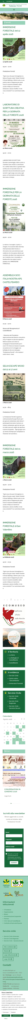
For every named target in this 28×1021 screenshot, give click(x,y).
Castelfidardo (13, 663)
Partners (6, 918)
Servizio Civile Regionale (11, 938)
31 (17, 727)
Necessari (5, 1012)
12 (18, 600)
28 (17, 740)
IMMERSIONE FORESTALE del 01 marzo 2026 (11, 449)
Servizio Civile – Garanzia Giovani (13, 941)
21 (17, 736)
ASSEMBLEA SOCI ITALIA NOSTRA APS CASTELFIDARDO (12, 278)
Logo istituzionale (10, 955)
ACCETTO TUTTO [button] (17, 1015)
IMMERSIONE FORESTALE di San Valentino (12, 526)
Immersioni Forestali (16, 683)
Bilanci (6, 914)
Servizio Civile (13, 675)
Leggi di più (7, 796)
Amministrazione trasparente (12, 916)
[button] (25, 778)
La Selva (12, 655)
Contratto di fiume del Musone (13, 923)
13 (14, 733)
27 (14, 740)
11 (14, 600)
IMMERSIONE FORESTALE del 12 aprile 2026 (11, 30)
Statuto (6, 951)
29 (20, 740)
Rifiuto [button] (5, 1018)
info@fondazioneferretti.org (14, 977)
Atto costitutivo (9, 947)
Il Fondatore (7, 910)
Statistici (13, 1012)
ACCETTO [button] (6, 1015)
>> (23, 600)
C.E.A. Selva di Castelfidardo (12, 921)
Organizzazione (8, 912)
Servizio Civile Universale (11, 936)
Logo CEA (7, 959)
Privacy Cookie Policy (7, 992)
